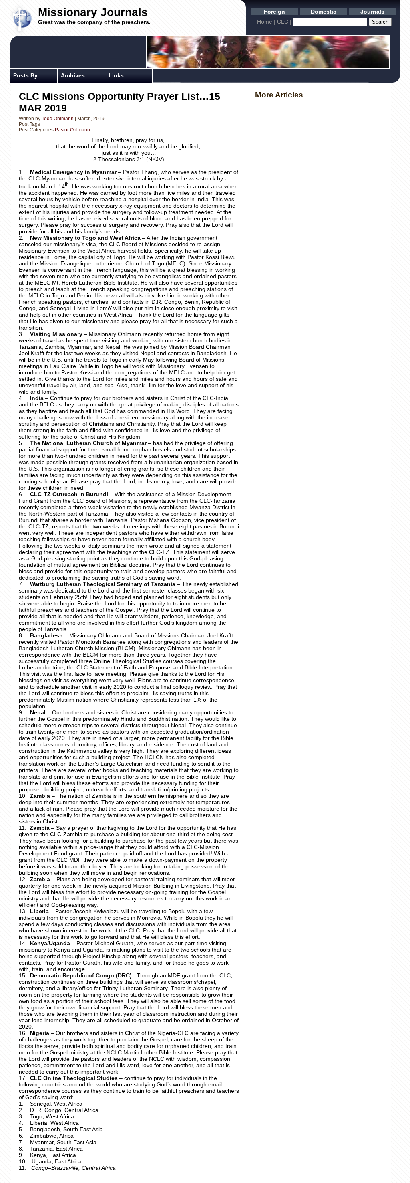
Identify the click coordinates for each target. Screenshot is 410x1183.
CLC (282, 21)
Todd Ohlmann (58, 118)
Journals (372, 11)
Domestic (323, 11)
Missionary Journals (93, 12)
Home (264, 21)
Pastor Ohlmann (72, 130)
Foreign (274, 11)
